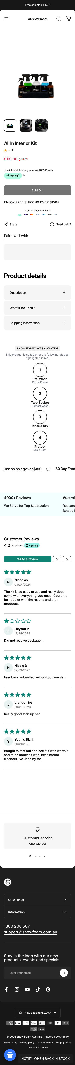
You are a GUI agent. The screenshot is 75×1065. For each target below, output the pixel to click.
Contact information (38, 1047)
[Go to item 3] (41, 125)
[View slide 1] (30, 856)
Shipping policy (63, 1042)
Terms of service (45, 1042)
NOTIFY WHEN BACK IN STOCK (45, 1058)
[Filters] (57, 559)
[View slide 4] (44, 856)
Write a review (27, 559)
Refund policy (11, 1042)
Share (13, 224)
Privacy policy (27, 1042)
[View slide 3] (40, 856)
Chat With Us (37, 843)
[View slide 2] (35, 856)
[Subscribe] (64, 973)
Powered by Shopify (56, 1036)
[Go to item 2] (26, 125)
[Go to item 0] (10, 125)
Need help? (63, 224)
